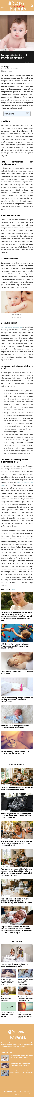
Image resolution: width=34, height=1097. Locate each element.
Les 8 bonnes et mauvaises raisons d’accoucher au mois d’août (25, 1015)
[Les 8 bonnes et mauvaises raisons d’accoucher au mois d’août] (25, 1006)
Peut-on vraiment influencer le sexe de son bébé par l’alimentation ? (17, 789)
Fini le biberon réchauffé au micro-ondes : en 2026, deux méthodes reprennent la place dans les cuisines (16, 901)
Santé (13, 589)
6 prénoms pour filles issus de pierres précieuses (8, 998)
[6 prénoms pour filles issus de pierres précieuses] (8, 991)
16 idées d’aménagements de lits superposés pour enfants (14, 965)
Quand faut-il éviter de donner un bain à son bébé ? (17, 673)
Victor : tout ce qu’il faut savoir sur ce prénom (7, 1014)
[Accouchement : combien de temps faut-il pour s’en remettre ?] (8, 973)
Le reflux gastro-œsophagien (11, 327)
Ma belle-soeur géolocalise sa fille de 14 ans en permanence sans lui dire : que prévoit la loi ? (16, 843)
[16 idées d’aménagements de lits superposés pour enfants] (17, 953)
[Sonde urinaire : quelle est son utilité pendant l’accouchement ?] (25, 973)
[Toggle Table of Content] (26, 113)
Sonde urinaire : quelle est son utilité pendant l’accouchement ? (25, 981)
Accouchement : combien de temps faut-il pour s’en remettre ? (7, 981)
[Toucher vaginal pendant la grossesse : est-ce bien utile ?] (25, 991)
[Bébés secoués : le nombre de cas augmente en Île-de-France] (17, 740)
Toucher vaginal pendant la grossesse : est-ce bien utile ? (25, 998)
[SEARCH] (31, 5)
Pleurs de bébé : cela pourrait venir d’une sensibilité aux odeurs (15, 726)
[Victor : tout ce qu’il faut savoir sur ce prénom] (8, 1006)
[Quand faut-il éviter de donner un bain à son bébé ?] (17, 661)
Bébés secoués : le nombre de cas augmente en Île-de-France (15, 752)
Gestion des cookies (14, 1093)
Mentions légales (27, 1093)
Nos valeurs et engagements (12, 1091)
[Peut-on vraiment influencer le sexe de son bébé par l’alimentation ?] (17, 777)
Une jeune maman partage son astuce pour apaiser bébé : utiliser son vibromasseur (17, 700)
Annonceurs (26, 1091)
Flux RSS (17, 1094)
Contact (4, 1093)
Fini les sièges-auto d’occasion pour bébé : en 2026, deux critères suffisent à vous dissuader (16, 815)
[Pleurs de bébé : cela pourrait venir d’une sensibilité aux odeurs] (17, 714)
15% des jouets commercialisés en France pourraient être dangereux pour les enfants (15, 646)
